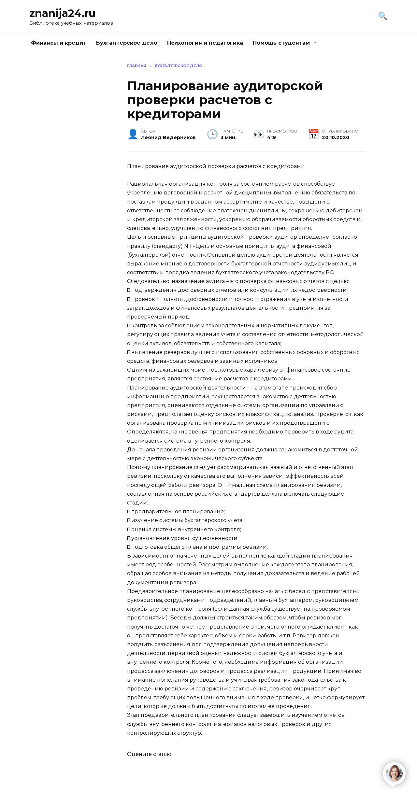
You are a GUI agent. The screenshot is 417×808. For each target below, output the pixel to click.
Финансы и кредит (58, 43)
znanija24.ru (62, 13)
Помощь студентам (281, 43)
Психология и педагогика (205, 43)
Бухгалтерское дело (126, 43)
